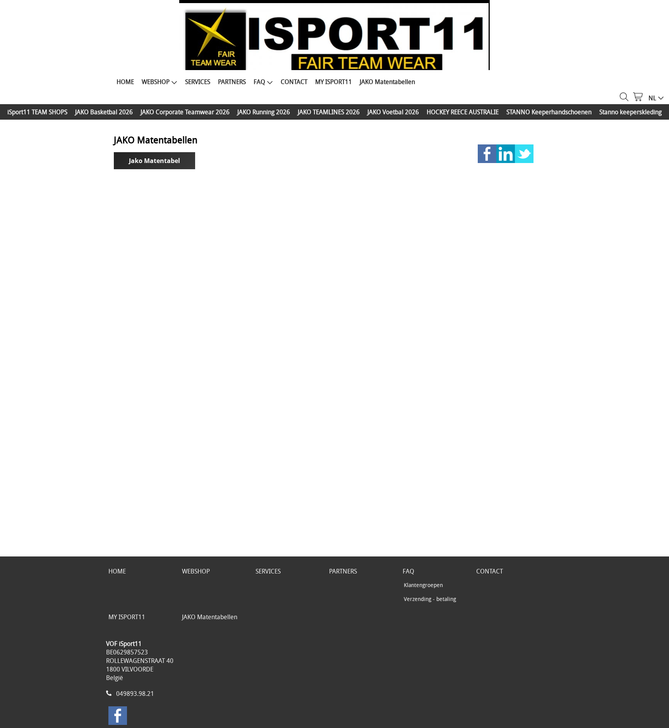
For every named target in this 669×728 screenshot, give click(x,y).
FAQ (259, 81)
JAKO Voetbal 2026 (393, 112)
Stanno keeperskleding (630, 112)
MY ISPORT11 (333, 81)
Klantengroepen (423, 585)
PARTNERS (232, 81)
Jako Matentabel (154, 160)
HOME (125, 81)
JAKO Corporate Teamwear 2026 (185, 112)
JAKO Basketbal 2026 (104, 112)
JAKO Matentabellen (387, 81)
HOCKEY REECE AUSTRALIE (463, 112)
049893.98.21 (135, 693)
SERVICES (197, 81)
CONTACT (294, 81)
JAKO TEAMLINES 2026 (329, 112)
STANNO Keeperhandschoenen (549, 112)
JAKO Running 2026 (263, 112)
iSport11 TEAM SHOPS (37, 112)
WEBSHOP (156, 81)
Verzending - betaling (430, 599)
